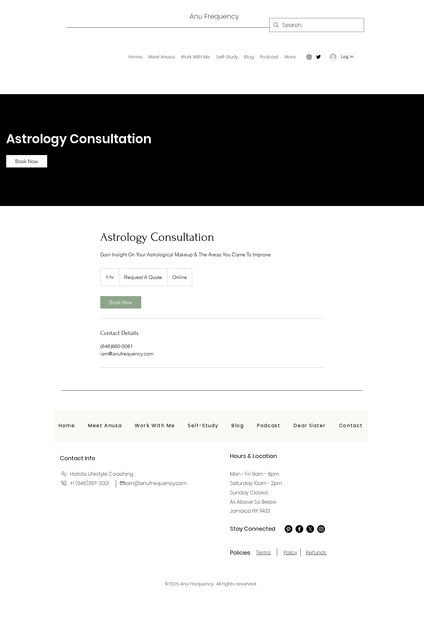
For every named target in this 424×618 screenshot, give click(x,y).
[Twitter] (318, 57)
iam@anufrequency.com (156, 483)
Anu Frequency (214, 16)
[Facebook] (299, 529)
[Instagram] (321, 529)
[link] (26, 161)
